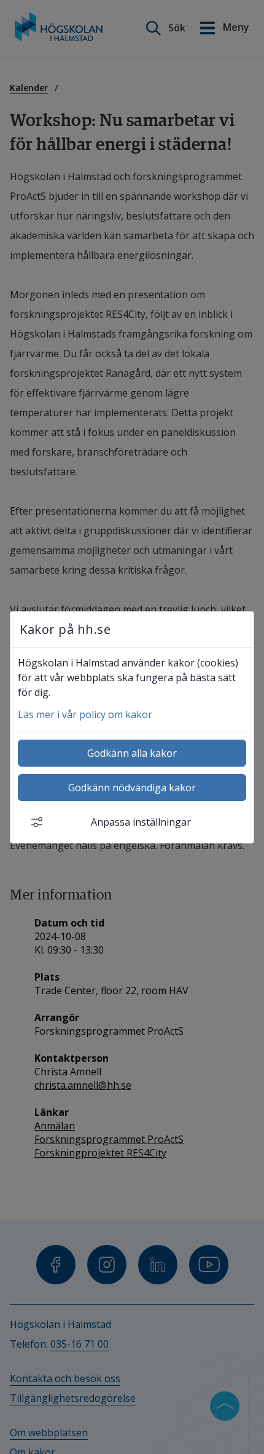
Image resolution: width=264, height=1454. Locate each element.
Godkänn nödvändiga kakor (132, 787)
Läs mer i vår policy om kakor (85, 714)
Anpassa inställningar (141, 822)
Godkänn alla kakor (132, 753)
